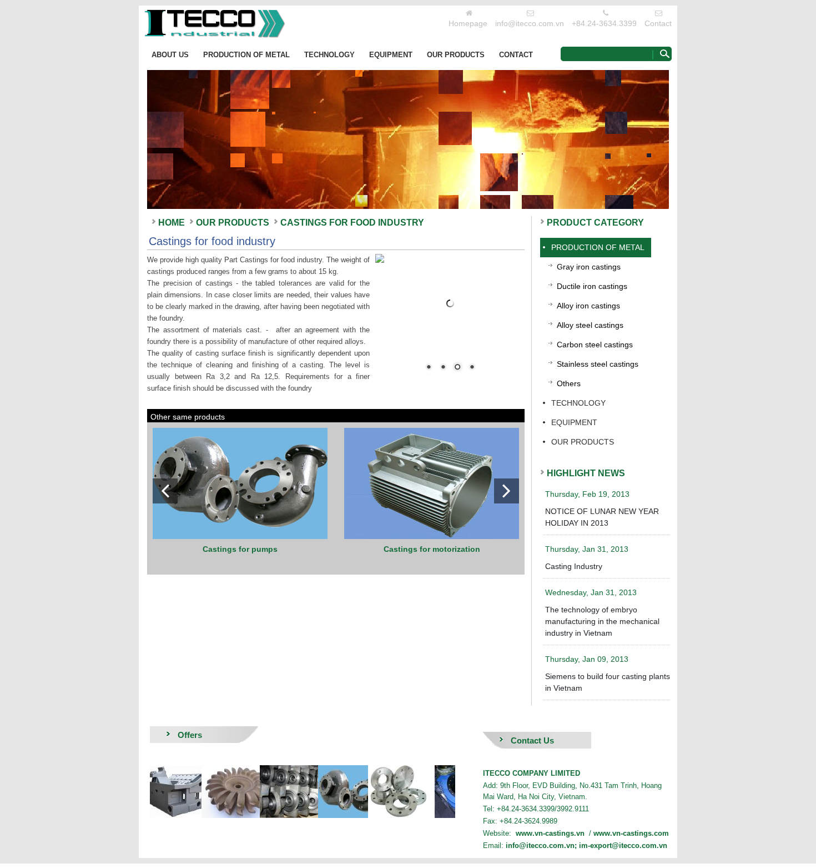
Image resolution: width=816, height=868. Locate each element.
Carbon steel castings (595, 344)
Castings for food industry (352, 222)
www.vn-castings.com (631, 833)
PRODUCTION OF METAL (246, 55)
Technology (329, 55)
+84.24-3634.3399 (604, 23)
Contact (658, 23)
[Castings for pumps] (240, 483)
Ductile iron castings (592, 286)
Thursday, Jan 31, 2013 (586, 549)
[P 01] (322, 791)
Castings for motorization (432, 549)
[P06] (439, 791)
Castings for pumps (240, 549)
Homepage (468, 23)
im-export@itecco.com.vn (623, 845)
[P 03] (206, 791)
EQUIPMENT (390, 55)
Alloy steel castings (590, 325)
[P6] (381, 791)
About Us (170, 55)
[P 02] (264, 791)
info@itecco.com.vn (529, 23)
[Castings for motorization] (431, 483)
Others (569, 383)
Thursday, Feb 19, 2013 (587, 494)
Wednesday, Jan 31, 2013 (591, 592)
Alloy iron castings (588, 305)
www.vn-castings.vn (550, 833)
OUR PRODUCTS (456, 55)
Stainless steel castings (597, 364)
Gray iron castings (589, 266)
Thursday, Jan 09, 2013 (586, 659)
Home (171, 222)
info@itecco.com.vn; (542, 845)
